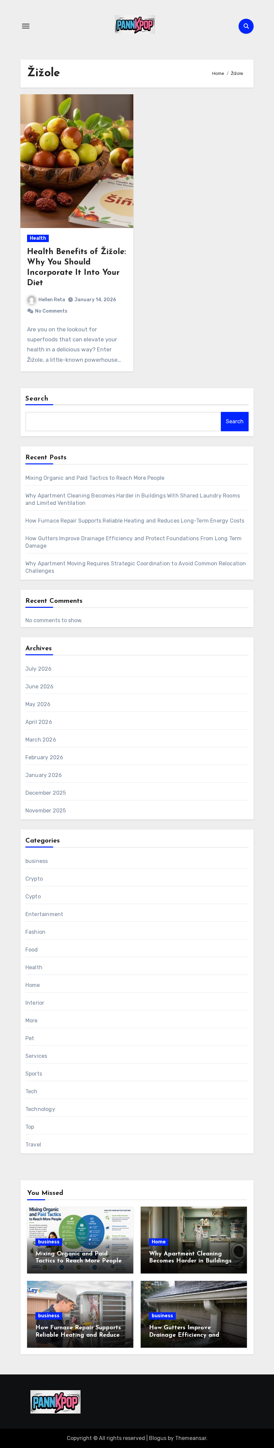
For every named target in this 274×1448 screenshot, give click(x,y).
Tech (31, 1091)
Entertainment (44, 914)
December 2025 (45, 793)
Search (37, 399)
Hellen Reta (51, 300)
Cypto (33, 896)
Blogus (157, 1438)
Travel (33, 1144)
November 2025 (45, 810)
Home (32, 985)
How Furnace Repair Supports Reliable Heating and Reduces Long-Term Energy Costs (135, 521)
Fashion (35, 932)
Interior (34, 1003)
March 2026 (40, 740)
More (31, 1020)
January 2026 (43, 775)
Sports (33, 1074)
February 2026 (44, 757)
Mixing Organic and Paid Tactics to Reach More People (94, 478)
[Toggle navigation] (25, 26)
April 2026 (38, 722)
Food (31, 949)
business (36, 861)
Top (29, 1127)
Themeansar (190, 1438)
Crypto (34, 879)
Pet (29, 1038)
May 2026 (38, 704)
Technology (40, 1109)
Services (36, 1056)
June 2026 (39, 686)
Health (38, 238)
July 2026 (38, 669)
